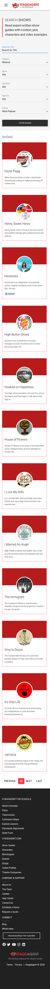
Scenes (5, 859)
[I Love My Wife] (24, 480)
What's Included (10, 806)
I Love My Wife (14, 492)
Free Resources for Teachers (21, 936)
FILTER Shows (25, 123)
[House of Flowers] (24, 427)
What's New (7, 928)
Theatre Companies (11, 872)
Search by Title (8, 47)
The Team (7, 889)
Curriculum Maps (10, 819)
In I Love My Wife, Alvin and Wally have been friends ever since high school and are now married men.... (23, 501)
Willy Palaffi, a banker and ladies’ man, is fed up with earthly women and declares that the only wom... (23, 554)
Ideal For (5, 96)
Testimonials (8, 815)
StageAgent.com (11, 838)
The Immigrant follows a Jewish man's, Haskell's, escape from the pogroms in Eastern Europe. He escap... (24, 606)
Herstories (11, 276)
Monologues (8, 854)
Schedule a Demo (10, 907)
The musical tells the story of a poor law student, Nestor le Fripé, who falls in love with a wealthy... (23, 659)
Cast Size (6, 83)
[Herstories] (24, 264)
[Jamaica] (24, 742)
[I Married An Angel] (24, 532)
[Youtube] (14, 945)
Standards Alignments (13, 828)
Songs (5, 863)
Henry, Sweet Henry (17, 223)
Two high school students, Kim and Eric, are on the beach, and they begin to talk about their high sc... (24, 396)
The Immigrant (14, 597)
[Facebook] (4, 945)
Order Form (7, 833)
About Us (6, 884)
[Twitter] (8, 945)
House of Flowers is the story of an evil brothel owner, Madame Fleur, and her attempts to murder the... (24, 449)
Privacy (18, 964)
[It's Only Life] (24, 690)
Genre (4, 71)
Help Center (7, 898)
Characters (7, 849)
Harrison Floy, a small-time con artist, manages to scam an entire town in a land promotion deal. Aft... (22, 344)
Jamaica (10, 754)
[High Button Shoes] (24, 322)
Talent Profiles (9, 868)
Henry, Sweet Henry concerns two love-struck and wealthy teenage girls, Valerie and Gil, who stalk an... (24, 233)
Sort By (5, 108)
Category (5, 59)
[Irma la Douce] (24, 637)
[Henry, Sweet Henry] (24, 211)
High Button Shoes (16, 334)
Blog (4, 924)
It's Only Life (12, 702)
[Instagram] (18, 945)
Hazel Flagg (12, 171)
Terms (10, 964)
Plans (5, 810)
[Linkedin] (23, 945)
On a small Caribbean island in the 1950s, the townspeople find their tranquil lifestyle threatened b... (23, 764)
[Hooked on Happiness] (24, 375)
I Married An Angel (16, 544)
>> (43, 781)
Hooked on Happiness (19, 387)
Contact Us (7, 902)
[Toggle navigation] (6, 5)
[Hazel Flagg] (24, 159)
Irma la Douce (13, 649)
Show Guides (8, 845)
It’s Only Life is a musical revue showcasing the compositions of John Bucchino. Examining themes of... (22, 711)
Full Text (11, 294)
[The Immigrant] (24, 585)
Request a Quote (10, 912)
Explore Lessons (10, 824)
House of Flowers (16, 439)
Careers (5, 893)
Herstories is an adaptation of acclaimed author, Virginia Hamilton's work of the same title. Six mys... (23, 285)
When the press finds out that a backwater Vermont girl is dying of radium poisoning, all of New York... (23, 180)
